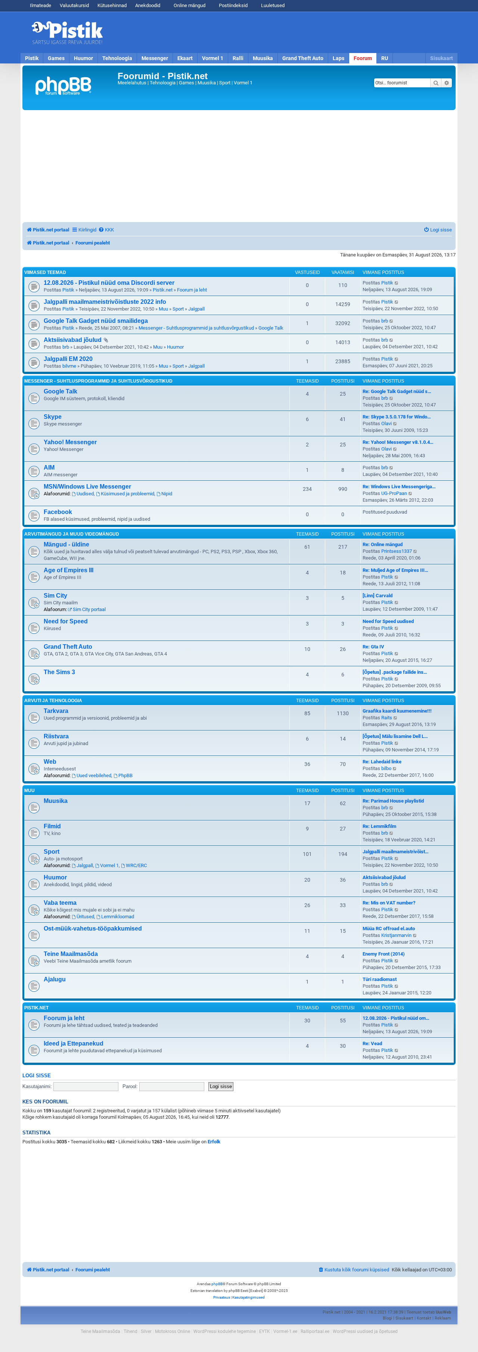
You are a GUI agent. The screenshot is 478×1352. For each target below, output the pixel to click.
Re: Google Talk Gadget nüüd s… (397, 391)
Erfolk (214, 1141)
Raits (386, 717)
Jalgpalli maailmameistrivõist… (396, 851)
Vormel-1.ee (285, 1331)
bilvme (69, 366)
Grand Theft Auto (302, 58)
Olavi (386, 423)
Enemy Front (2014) (384, 954)
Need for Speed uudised (388, 621)
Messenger (155, 58)
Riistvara (56, 736)
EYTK (264, 1331)
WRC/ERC (136, 865)
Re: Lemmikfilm (379, 826)
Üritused (85, 916)
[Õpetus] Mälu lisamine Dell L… (395, 736)
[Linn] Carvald (377, 595)
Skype (53, 417)
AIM (49, 467)
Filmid (52, 826)
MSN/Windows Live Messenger (87, 486)
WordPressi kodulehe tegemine (224, 1331)
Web (50, 761)
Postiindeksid (233, 5)
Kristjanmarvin (396, 935)
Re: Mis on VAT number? (389, 903)
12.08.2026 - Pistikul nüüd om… (396, 1018)
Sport (178, 309)
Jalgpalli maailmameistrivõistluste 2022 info (105, 302)
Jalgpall (196, 309)
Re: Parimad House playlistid (393, 801)
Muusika (263, 58)
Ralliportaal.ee (315, 1331)
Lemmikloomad (117, 916)
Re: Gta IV (373, 646)
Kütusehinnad (112, 5)
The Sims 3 (59, 672)
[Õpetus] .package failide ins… (395, 672)
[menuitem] (106, 229)
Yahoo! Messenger (70, 442)
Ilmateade (40, 5)
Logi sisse (36, 1075)
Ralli (238, 58)
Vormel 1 (212, 58)
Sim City (55, 595)
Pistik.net (163, 290)
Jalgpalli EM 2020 (68, 359)
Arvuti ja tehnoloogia (53, 700)
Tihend (130, 1331)
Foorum (363, 58)
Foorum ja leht (192, 290)
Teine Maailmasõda (71, 954)
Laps (338, 58)
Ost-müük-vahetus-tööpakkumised (93, 928)
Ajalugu (55, 979)
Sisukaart (441, 58)
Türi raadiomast (380, 979)
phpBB (217, 1284)
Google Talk (270, 328)
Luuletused (272, 5)
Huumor (83, 58)
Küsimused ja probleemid (127, 493)
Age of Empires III (68, 570)
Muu (163, 309)
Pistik (31, 58)
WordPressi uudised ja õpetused (365, 1331)
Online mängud (189, 5)
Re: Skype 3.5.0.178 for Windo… (397, 417)
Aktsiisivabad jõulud (73, 340)
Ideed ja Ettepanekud (73, 1043)
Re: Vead (372, 1043)
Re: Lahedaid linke (382, 761)
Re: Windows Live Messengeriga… (399, 486)
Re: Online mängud (383, 544)
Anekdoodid (147, 5)
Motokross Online (172, 1331)
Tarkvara (56, 711)
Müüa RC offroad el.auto (389, 928)
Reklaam (443, 1318)
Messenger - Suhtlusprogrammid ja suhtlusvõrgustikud (196, 328)
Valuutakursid (74, 5)
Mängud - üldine (66, 544)
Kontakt (424, 1318)
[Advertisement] (282, 32)
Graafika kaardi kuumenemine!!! (397, 711)
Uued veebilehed (94, 775)
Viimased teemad (45, 272)
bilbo (386, 768)
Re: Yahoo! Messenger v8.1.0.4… (398, 442)
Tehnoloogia (117, 58)
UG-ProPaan (394, 493)
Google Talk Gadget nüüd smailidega (96, 321)
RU (384, 58)
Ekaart (185, 58)
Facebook (58, 512)
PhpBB (125, 775)
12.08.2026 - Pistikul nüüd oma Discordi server (109, 283)
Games (56, 58)
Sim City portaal (89, 609)
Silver (146, 1331)
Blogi (387, 1318)
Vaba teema (60, 903)
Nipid (166, 493)
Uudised (85, 493)
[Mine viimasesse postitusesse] (396, 283)
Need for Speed (66, 621)
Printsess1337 (396, 551)
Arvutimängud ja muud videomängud (71, 534)
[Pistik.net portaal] (71, 87)
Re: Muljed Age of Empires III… (395, 570)
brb (384, 321)
